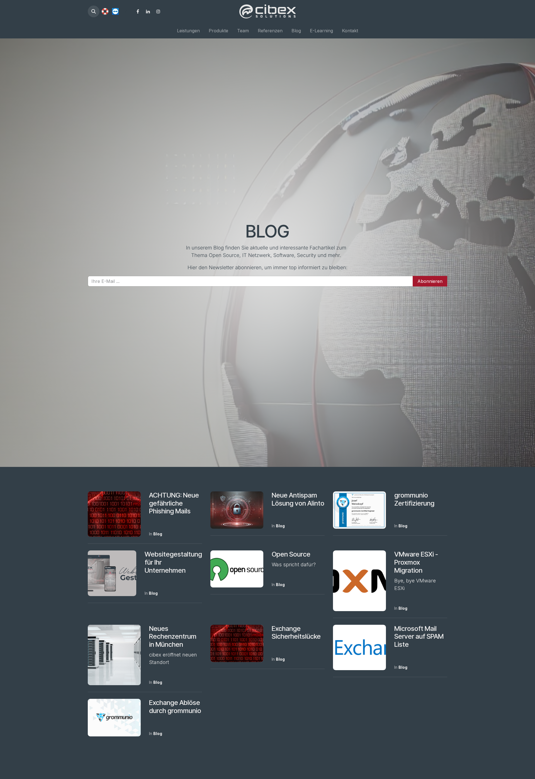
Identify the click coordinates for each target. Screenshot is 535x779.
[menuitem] (188, 30)
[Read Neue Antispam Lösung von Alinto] (236, 510)
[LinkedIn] (148, 11)
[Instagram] (158, 11)
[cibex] (105, 11)
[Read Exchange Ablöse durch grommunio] (114, 717)
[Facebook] (137, 11)
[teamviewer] (115, 11)
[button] (93, 11)
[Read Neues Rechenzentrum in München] (114, 655)
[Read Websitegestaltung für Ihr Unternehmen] (112, 573)
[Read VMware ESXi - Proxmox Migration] (359, 580)
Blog (157, 533)
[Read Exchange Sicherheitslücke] (236, 643)
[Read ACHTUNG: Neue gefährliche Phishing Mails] (114, 514)
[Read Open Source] (236, 568)
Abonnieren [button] (429, 281)
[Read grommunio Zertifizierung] (359, 510)
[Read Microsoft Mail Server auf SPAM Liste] (359, 647)
